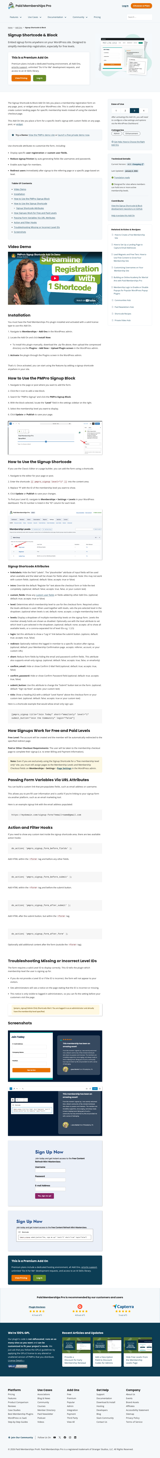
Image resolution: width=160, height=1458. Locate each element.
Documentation (55, 17)
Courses (41, 1406)
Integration (72, 1410)
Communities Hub (123, 300)
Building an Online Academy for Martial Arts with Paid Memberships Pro (131, 279)
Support (100, 1394)
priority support (19, 67)
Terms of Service (134, 1421)
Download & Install (106, 1402)
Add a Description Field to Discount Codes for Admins (104, 1360)
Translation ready (122, 177)
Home (10, 27)
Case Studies (14, 1410)
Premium (71, 1398)
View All (71, 1421)
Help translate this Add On (123, 215)
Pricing (97, 17)
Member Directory (46, 1410)
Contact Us (102, 1421)
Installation (19, 194)
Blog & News (43, 1398)
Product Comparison (18, 1402)
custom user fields (45, 595)
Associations (43, 1394)
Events (129, 1398)
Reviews (12, 1406)
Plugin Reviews (37, 1307)
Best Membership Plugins (20, 1414)
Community (78, 17)
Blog (99, 1414)
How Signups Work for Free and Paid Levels (35, 213)
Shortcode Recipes (123, 313)
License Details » (16, 1360)
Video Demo (20, 189)
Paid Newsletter (45, 1414)
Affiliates (130, 1406)
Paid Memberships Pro (42, 4)
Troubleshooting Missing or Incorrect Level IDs (37, 227)
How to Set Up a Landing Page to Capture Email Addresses (128, 246)
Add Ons (18, 27)
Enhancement (132, 133)
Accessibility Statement (137, 1410)
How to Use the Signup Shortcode (30, 203)
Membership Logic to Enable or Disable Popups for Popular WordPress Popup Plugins (131, 290)
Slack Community (105, 1418)
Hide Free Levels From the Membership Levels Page (137, 1360)
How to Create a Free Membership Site (130, 236)
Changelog (136, 164)
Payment (71, 1414)
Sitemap (130, 1414)
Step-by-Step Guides (18, 1421)
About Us (130, 1394)
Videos (40, 1421)
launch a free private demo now (73, 135)
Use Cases (33, 17)
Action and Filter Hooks (25, 222)
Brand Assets (132, 1402)
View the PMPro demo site (42, 135)
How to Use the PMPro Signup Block (32, 198)
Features (14, 17)
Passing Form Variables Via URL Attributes (34, 217)
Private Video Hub (123, 320)
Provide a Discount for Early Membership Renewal (75, 1360)
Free (69, 1394)
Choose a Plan (141, 5)
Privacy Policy (133, 1418)
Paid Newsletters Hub (124, 307)
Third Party (72, 1418)
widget (19, 124)
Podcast (41, 1418)
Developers (102, 1410)
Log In (125, 5)
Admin (117, 133)
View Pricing (21, 78)
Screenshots (20, 231)
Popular (71, 1402)
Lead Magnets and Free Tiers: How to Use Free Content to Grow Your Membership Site (130, 257)
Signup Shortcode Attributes (30, 208)
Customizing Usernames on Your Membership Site (128, 269)
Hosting (100, 1406)
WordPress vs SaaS (17, 1418)
